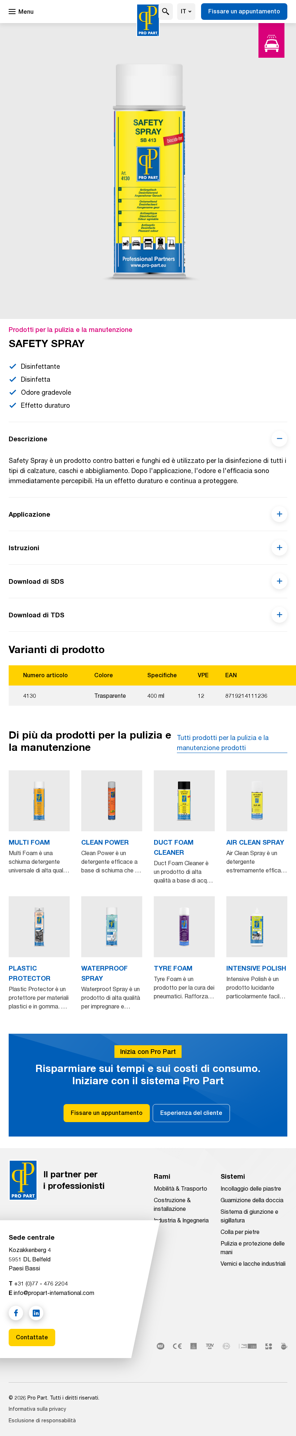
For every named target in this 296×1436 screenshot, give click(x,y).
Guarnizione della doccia (252, 1199)
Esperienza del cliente (191, 1112)
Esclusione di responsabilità (42, 1420)
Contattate (32, 1337)
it (183, 11)
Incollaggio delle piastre (251, 1188)
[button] (165, 11)
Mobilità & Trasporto (180, 1188)
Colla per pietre (240, 1231)
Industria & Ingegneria (181, 1220)
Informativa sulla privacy (37, 1409)
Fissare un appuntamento (244, 11)
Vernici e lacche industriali (253, 1263)
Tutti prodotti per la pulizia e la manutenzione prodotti (223, 743)
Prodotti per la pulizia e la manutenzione (70, 329)
